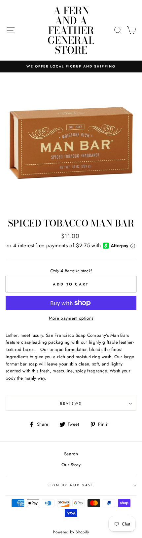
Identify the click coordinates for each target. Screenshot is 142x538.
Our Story (71, 464)
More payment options (71, 318)
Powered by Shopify (71, 532)
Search (71, 453)
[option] (71, 66)
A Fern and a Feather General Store (71, 30)
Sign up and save (71, 485)
